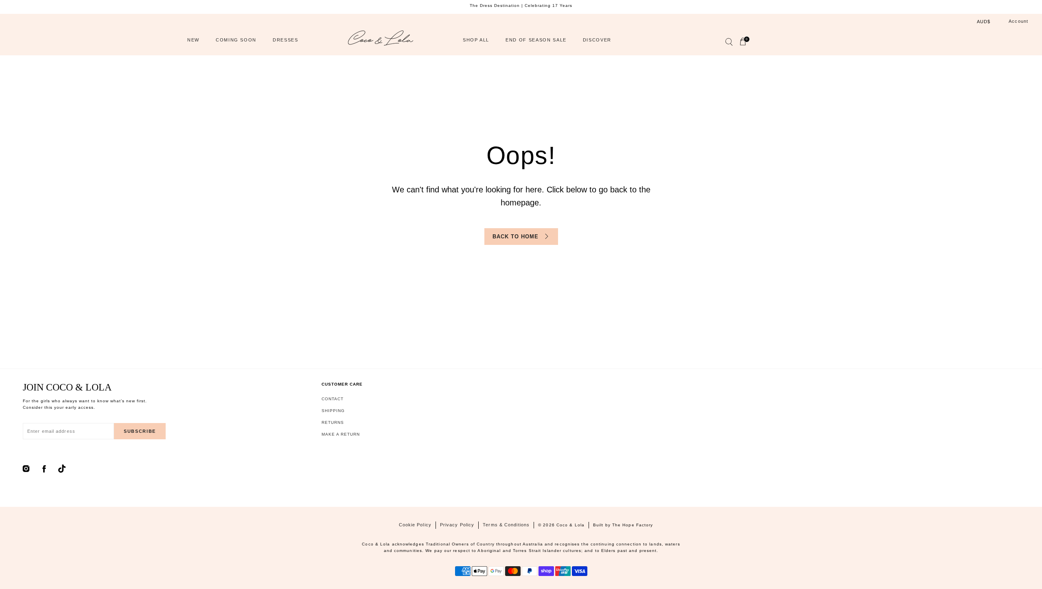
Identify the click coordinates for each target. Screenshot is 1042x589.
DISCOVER (597, 39)
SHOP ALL (476, 39)
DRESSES (285, 39)
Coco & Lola (570, 525)
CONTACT (333, 399)
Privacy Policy (457, 524)
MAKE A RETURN (341, 434)
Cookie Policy (415, 524)
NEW (193, 39)
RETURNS (333, 422)
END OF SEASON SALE (536, 39)
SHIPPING (333, 410)
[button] (729, 43)
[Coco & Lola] (380, 40)
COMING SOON (236, 39)
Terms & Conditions (506, 524)
